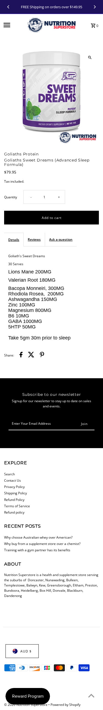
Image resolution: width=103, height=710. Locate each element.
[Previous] (8, 7)
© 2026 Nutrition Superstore (26, 704)
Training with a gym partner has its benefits (37, 550)
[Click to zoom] (90, 57)
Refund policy (14, 512)
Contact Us (12, 480)
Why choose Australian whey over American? (38, 537)
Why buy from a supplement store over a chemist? (42, 543)
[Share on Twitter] (31, 355)
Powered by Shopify (65, 704)
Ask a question (61, 239)
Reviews (34, 239)
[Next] (94, 7)
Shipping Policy (15, 493)
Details (13, 239)
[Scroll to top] (91, 695)
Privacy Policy (14, 486)
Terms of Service (17, 506)
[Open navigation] (13, 25)
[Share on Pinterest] (42, 355)
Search (9, 474)
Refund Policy (14, 499)
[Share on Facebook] (21, 355)
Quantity (10, 197)
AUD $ (26, 651)
